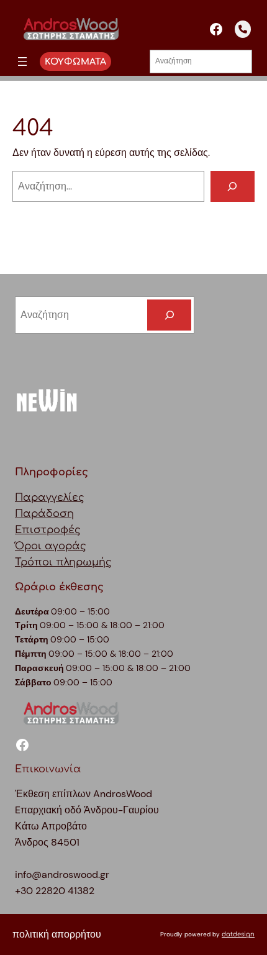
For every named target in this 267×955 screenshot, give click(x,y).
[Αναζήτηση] (232, 186)
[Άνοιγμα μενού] (22, 61)
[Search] (169, 315)
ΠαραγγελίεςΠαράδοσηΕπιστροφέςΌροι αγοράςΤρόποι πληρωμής (63, 530)
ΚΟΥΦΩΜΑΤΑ (75, 61)
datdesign (238, 934)
